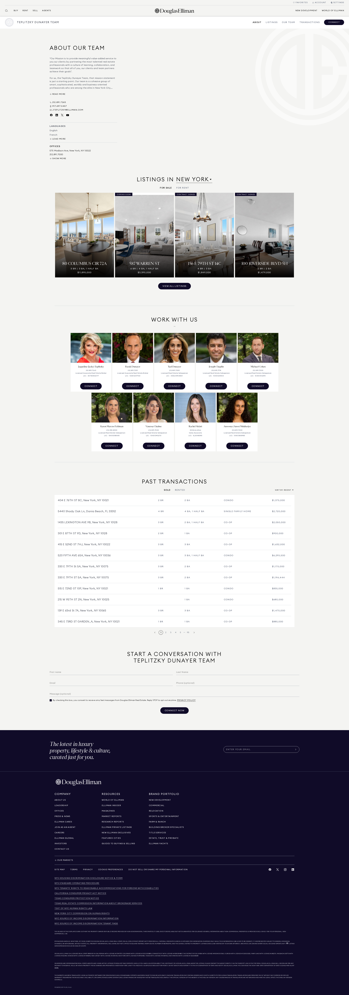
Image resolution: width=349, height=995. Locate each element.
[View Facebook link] (270, 870)
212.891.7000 (90, 941)
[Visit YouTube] (67, 115)
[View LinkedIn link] (292, 870)
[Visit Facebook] (51, 115)
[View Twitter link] (277, 870)
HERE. (57, 967)
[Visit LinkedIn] (56, 115)
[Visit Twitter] (62, 115)
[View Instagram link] (285, 870)
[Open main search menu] (7, 10)
